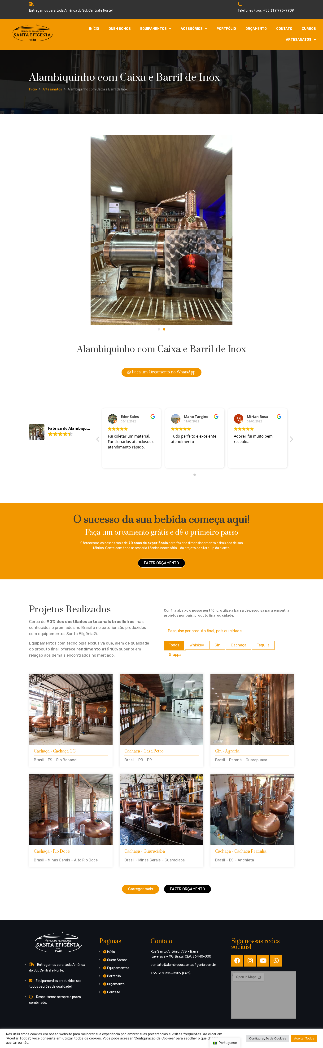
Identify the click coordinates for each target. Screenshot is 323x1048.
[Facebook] (237, 961)
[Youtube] (263, 961)
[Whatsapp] (276, 961)
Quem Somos (120, 29)
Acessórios (192, 29)
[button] (87, 231)
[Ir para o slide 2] (164, 329)
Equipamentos (153, 29)
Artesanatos (298, 40)
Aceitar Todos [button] (304, 1038)
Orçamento (256, 29)
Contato (284, 29)
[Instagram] (250, 961)
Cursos (309, 29)
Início (94, 29)
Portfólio (226, 29)
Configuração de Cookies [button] (267, 1038)
